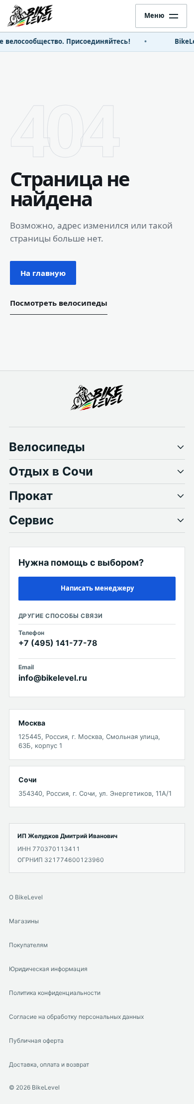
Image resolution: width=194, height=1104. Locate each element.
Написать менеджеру (97, 588)
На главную (43, 273)
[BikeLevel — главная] (97, 398)
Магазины (24, 921)
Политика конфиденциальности (54, 992)
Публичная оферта (36, 1040)
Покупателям (28, 945)
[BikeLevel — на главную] (39, 16)
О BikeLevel (26, 897)
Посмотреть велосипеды (58, 303)
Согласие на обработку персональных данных (76, 1016)
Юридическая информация (48, 969)
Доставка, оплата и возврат (49, 1064)
